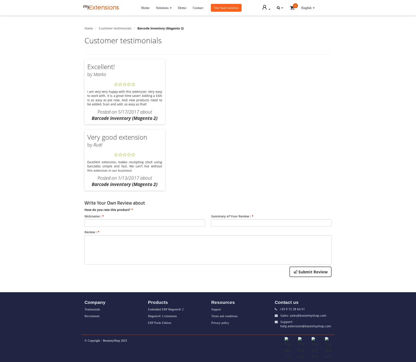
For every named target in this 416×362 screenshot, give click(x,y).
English (306, 8)
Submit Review (312, 271)
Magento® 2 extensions (162, 316)
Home (145, 8)
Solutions (162, 8)
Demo (182, 8)
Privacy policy (220, 322)
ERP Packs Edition (159, 322)
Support (216, 309)
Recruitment (91, 316)
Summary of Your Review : (232, 216)
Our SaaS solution (226, 8)
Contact (198, 8)
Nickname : (94, 216)
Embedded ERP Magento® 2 (166, 309)
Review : (91, 232)
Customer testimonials (115, 28)
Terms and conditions (224, 316)
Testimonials (92, 309)
